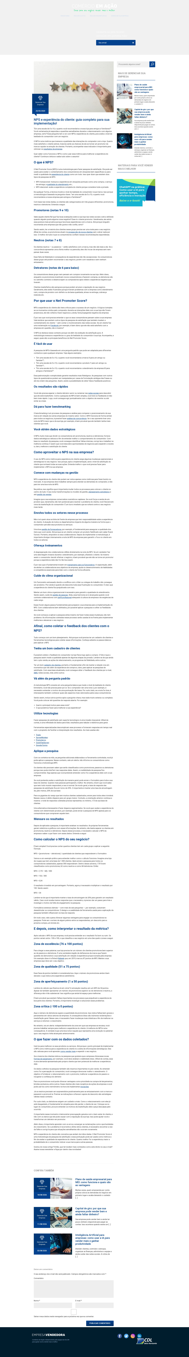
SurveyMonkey (42, 738)
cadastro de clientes (52, 665)
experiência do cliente (60, 174)
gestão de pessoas (60, 595)
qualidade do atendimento (58, 184)
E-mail (78, 1301)
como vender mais (68, 1051)
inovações (84, 1087)
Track (38, 735)
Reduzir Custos (80, 16)
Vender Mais (64, 16)
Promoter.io (41, 740)
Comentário (39, 1278)
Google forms (41, 745)
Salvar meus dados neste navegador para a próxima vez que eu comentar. (64, 1316)
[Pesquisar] (152, 64)
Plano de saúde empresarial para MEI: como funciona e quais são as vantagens (93, 1182)
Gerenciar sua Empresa (120, 16)
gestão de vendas (44, 494)
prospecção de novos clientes (80, 232)
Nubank (61, 958)
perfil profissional (65, 597)
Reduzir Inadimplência (98, 16)
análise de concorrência (77, 418)
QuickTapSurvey (42, 743)
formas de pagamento (43, 1059)
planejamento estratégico (99, 492)
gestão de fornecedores (51, 529)
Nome (37, 1301)
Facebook (55, 325)
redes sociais (93, 393)
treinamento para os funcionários (81, 565)
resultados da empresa (53, 149)
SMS (36, 673)
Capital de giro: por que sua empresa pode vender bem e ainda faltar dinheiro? (91, 1211)
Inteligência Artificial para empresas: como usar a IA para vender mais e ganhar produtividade (92, 1239)
